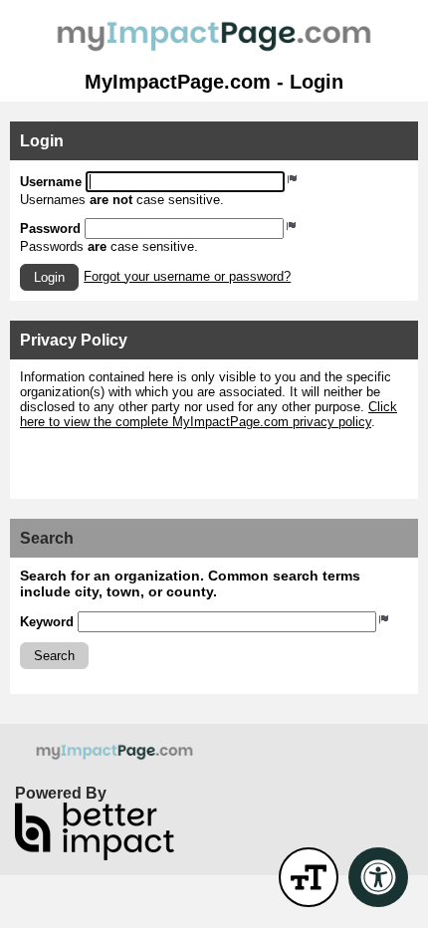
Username (51, 181)
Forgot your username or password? (187, 276)
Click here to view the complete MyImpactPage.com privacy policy (208, 414)
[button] (49, 277)
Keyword (47, 621)
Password (50, 228)
